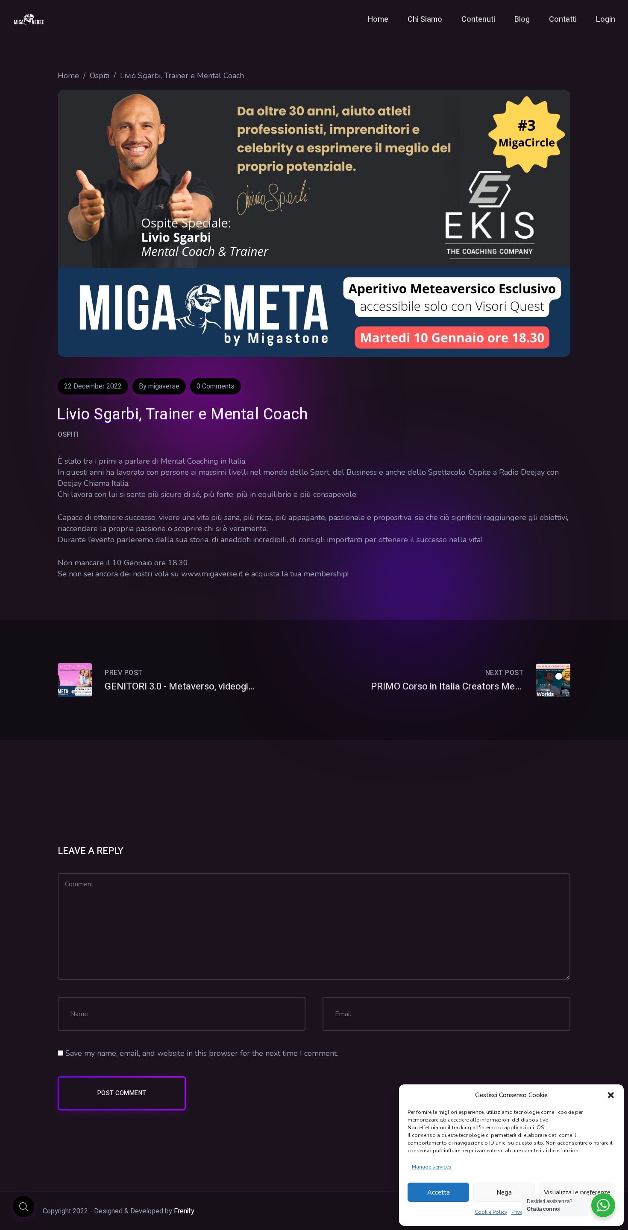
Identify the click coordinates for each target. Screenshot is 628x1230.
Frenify (184, 1211)
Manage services (432, 1166)
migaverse (163, 386)
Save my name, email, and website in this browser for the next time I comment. (201, 1053)
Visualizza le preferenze (577, 1192)
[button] (611, 1095)
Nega (504, 1192)
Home (68, 75)
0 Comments (216, 386)
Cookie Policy (491, 1212)
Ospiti (99, 75)
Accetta (438, 1192)
